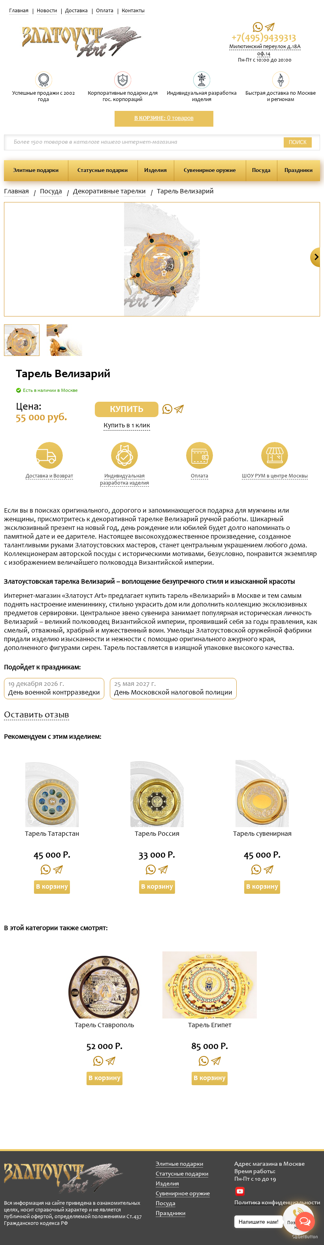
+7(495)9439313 (264, 38)
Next (315, 257)
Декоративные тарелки (109, 191)
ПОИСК (298, 142)
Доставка (76, 11)
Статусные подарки (102, 171)
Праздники (298, 171)
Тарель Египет (210, 1025)
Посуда (261, 171)
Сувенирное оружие (210, 171)
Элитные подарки (35, 171)
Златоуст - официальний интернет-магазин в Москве (63, 1178)
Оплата (104, 11)
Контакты (133, 11)
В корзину (52, 887)
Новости (47, 11)
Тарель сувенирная (262, 834)
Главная (18, 11)
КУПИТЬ (126, 410)
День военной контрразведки (54, 692)
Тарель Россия (157, 834)
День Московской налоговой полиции (173, 692)
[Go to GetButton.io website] (305, 1236)
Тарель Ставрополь (104, 1025)
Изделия (155, 171)
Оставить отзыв (36, 715)
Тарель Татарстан (52, 834)
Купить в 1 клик (127, 425)
